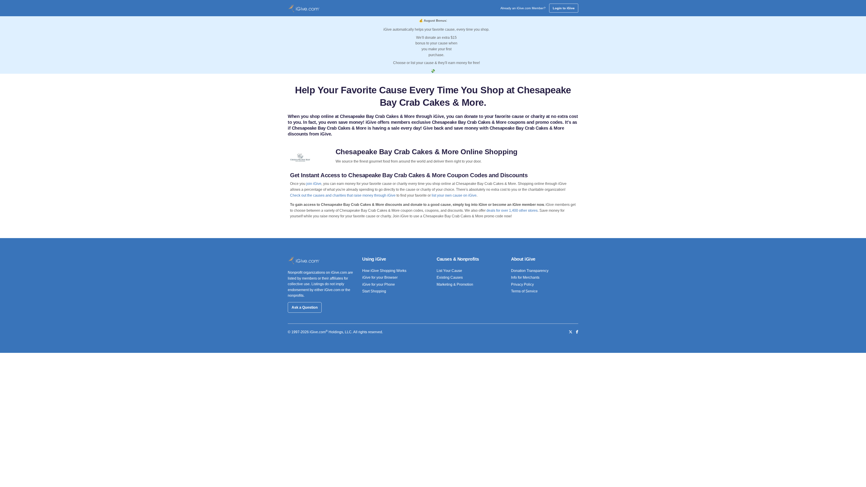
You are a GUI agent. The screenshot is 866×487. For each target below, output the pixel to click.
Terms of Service (524, 291)
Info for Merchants (525, 277)
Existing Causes (450, 277)
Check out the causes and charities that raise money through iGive (343, 195)
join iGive (313, 184)
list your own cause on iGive (454, 195)
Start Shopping (374, 291)
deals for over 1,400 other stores (512, 210)
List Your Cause (449, 271)
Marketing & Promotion (455, 284)
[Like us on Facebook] (577, 332)
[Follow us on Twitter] (570, 332)
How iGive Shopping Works (384, 271)
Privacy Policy (522, 284)
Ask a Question (305, 307)
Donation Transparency (529, 271)
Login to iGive (564, 8)
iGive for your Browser (380, 277)
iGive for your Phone (378, 284)
